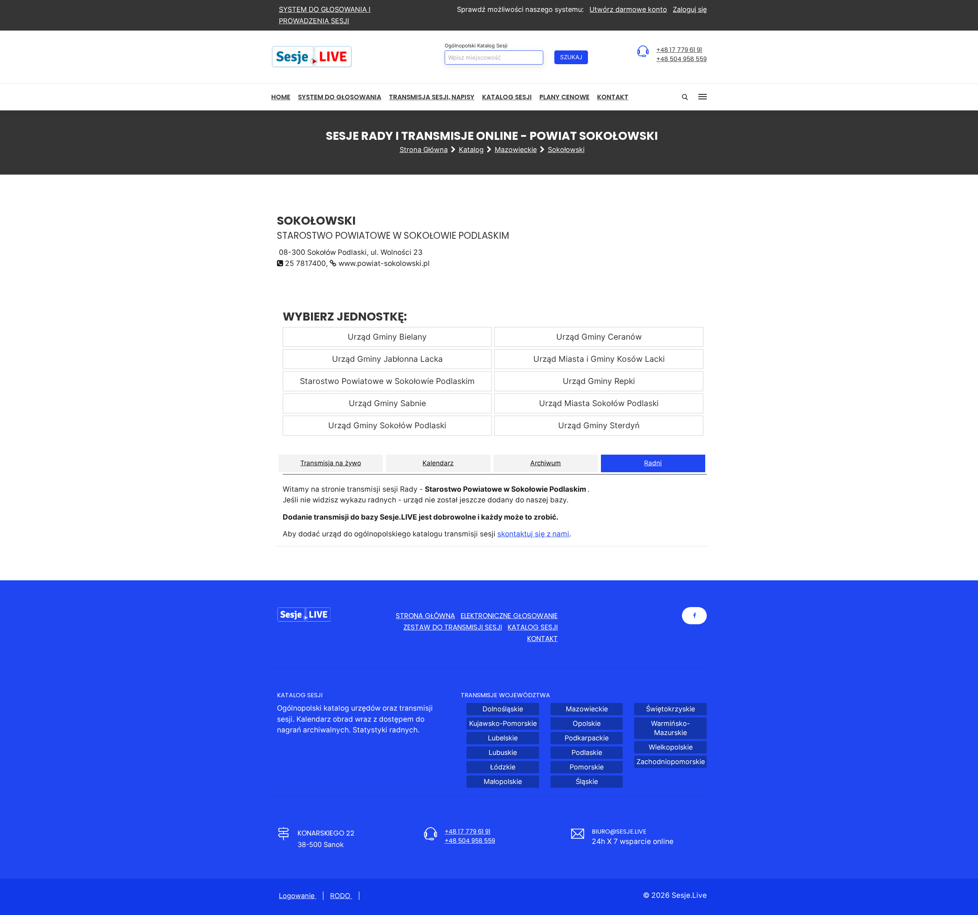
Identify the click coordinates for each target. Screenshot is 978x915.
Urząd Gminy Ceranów (599, 337)
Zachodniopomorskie (670, 762)
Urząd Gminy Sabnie (387, 403)
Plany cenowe (564, 97)
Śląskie (587, 781)
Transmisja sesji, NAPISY (431, 97)
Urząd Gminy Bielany (387, 337)
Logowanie (297, 896)
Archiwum (545, 463)
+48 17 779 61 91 (679, 49)
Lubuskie (503, 752)
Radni (653, 463)
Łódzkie (502, 767)
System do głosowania (339, 97)
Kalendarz (438, 463)
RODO (341, 896)
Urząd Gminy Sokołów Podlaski (387, 425)
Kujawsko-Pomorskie (503, 723)
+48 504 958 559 (681, 59)
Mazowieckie (516, 150)
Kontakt (612, 97)
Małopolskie (503, 781)
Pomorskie (587, 767)
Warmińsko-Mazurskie (670, 728)
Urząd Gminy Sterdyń (599, 425)
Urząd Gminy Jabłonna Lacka (387, 359)
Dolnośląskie (503, 709)
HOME (280, 97)
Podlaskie (587, 752)
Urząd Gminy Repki (599, 381)
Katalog (471, 150)
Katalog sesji (507, 97)
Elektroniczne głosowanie (509, 615)
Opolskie (587, 723)
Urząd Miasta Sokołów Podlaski (599, 403)
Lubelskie (503, 738)
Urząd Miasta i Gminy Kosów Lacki (599, 359)
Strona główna (424, 150)
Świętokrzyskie (670, 709)
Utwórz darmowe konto (628, 9)
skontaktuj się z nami (533, 534)
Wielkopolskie (671, 747)
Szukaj (571, 57)
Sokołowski (566, 150)
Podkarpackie (587, 738)
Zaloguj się (690, 9)
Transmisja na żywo (330, 463)
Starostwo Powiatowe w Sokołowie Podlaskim (387, 381)
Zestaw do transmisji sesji (452, 627)
